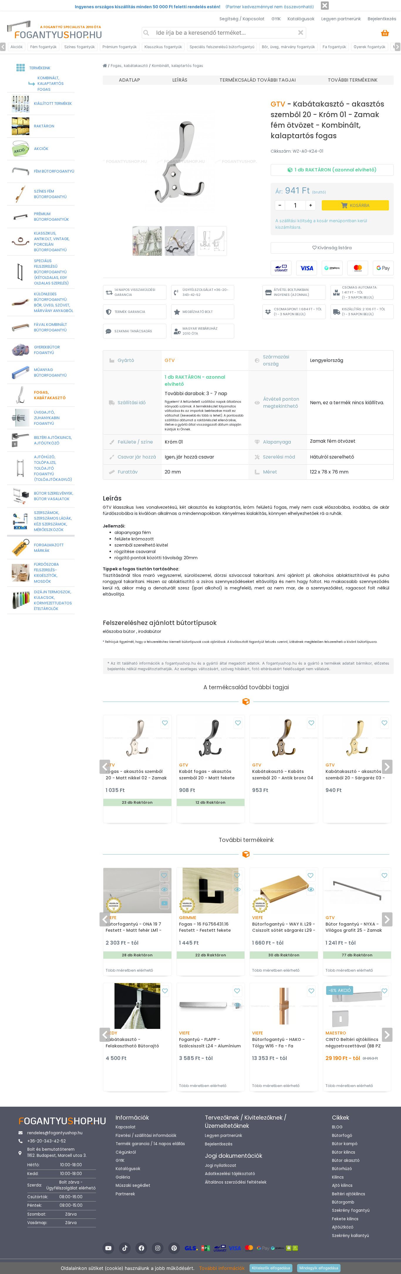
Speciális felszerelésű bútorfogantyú (222, 47)
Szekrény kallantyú (350, 1235)
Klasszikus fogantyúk (163, 47)
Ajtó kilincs (342, 1185)
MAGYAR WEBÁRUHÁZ (200, 331)
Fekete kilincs (345, 1219)
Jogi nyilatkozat (220, 1165)
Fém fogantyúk (43, 47)
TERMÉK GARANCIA (129, 311)
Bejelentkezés (382, 19)
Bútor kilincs (343, 1152)
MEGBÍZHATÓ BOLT (198, 311)
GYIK (276, 19)
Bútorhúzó (342, 1169)
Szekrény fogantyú (351, 1210)
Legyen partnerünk (341, 19)
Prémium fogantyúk (119, 47)
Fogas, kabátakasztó (130, 65)
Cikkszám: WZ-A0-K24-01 (297, 151)
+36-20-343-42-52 (46, 1141)
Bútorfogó (342, 1135)
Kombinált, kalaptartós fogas (177, 65)
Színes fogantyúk (79, 47)
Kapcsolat (126, 1127)
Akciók (17, 47)
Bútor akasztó (346, 1160)
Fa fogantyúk (334, 47)
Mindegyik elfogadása (318, 1268)
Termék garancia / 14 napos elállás (150, 1144)
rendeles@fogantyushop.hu (54, 1133)
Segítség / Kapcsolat (242, 19)
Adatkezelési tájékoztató (230, 1174)
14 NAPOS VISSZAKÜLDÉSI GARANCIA (134, 292)
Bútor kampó (345, 1144)
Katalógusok (301, 19)
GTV (279, 104)
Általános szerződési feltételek (236, 1182)
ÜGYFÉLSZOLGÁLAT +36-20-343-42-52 (205, 292)
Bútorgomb (343, 1202)
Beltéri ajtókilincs (348, 1194)
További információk (222, 1268)
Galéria (123, 1177)
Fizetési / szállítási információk (146, 1135)
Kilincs (338, 1177)
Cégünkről (126, 1152)
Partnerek (125, 1194)
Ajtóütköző (342, 1227)
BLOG (337, 1127)
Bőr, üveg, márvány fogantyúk (288, 47)
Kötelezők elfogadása (271, 1268)
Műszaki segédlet (133, 1185)
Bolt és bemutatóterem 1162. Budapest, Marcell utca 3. (57, 1152)
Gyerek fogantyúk (369, 47)
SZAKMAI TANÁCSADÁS (133, 331)
